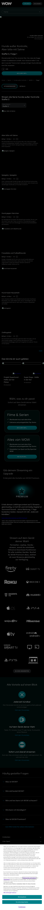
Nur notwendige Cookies (22, 902)
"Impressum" (6, 879)
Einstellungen (22, 907)
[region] (22, 877)
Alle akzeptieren (22, 897)
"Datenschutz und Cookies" (29, 878)
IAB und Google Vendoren (9, 892)
